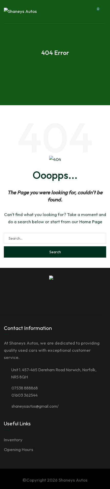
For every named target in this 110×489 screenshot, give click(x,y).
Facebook (27, 298)
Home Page (90, 221)
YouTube (76, 298)
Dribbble (52, 298)
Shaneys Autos (73, 480)
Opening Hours (18, 449)
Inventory (13, 439)
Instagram (64, 298)
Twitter (39, 298)
